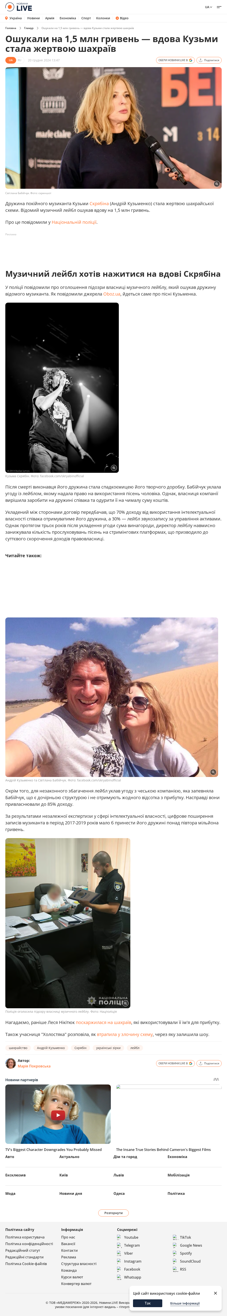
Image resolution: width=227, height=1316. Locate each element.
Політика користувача (25, 1237)
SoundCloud (190, 1261)
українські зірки (108, 1048)
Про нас (68, 1237)
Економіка (68, 18)
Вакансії (68, 1243)
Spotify (186, 1253)
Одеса (119, 1193)
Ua (207, 7)
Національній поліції (74, 222)
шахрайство (18, 1048)
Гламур (28, 28)
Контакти (69, 1250)
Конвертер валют (76, 1283)
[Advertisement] (86, 248)
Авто (9, 1156)
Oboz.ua (111, 294)
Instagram (132, 1261)
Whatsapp (132, 1277)
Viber (128, 1253)
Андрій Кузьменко (51, 1048)
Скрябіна (99, 203)
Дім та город (125, 1156)
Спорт (86, 18)
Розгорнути (113, 1213)
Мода (10, 1193)
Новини (33, 18)
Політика (176, 1193)
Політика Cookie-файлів (26, 1263)
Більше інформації (185, 1303)
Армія (49, 18)
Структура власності (78, 1263)
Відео (124, 18)
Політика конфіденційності (29, 1243)
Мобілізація (179, 1175)
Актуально (69, 1156)
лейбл (134, 1048)
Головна (10, 28)
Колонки (103, 18)
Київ (63, 1175)
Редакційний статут (22, 1250)
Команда (69, 1270)
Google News (191, 1245)
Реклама (68, 1257)
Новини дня (70, 1193)
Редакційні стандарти (24, 1257)
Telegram (132, 1245)
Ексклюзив (15, 1175)
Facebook (132, 1269)
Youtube (131, 1237)
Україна (16, 18)
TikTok (185, 1237)
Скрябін (80, 1048)
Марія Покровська (34, 1066)
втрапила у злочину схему (125, 1034)
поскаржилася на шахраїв (103, 1022)
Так (148, 1303)
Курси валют (72, 1277)
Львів (119, 1175)
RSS (183, 1269)
